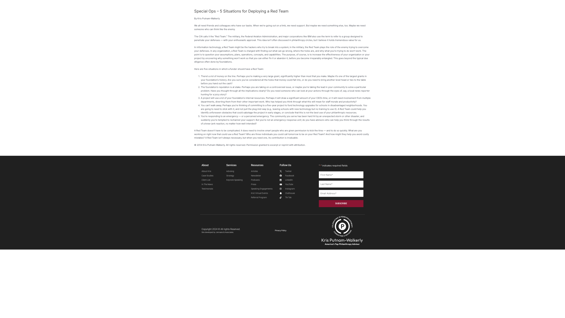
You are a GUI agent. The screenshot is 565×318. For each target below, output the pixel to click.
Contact (140, 9)
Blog (128, 9)
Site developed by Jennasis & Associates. (218, 232)
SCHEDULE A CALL (159, 9)
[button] (464, 9)
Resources (112, 9)
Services (79, 9)
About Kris (61, 9)
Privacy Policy (280, 230)
